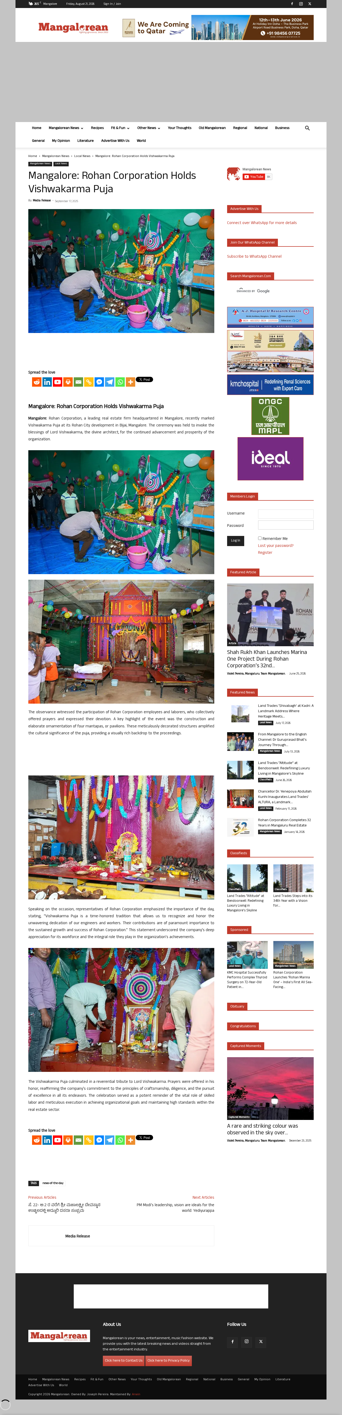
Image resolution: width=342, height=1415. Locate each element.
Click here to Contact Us (123, 1361)
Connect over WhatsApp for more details (262, 223)
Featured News (242, 693)
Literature (85, 141)
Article (232, 644)
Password (235, 526)
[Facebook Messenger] (99, 382)
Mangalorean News (64, 128)
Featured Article (243, 573)
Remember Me (275, 539)
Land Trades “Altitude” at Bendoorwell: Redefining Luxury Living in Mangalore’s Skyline (284, 768)
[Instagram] (301, 3)
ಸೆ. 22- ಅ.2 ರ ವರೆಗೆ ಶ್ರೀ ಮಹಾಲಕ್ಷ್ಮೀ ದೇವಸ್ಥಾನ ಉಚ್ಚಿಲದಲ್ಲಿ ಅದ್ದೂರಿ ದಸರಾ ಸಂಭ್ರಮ (64, 1208)
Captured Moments (245, 1046)
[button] (307, 128)
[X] (310, 3)
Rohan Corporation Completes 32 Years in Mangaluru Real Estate (284, 823)
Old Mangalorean (212, 128)
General (38, 141)
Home (36, 128)
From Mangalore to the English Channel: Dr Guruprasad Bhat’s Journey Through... (282, 740)
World (141, 141)
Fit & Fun (118, 128)
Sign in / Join (112, 4)
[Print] (68, 382)
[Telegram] (109, 382)
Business (282, 128)
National (261, 128)
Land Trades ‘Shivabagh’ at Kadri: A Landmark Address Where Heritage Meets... (286, 711)
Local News (82, 156)
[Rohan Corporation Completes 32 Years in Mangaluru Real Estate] (240, 827)
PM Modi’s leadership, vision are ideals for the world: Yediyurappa (175, 1208)
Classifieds (266, 780)
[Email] (78, 382)
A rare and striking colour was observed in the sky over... (262, 1130)
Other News (146, 128)
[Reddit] (36, 382)
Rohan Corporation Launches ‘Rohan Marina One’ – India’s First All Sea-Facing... (293, 980)
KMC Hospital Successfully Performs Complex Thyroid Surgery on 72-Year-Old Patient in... (247, 980)
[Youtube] (57, 382)
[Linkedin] (47, 382)
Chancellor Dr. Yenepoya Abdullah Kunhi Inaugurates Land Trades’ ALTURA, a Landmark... (285, 797)
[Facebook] (292, 3)
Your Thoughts (179, 128)
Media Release (42, 200)
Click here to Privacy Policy (168, 1361)
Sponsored (239, 930)
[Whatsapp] (120, 382)
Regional (240, 128)
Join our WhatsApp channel (252, 243)
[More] (130, 382)
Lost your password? (276, 546)
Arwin (136, 1394)
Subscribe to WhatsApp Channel (254, 257)
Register (265, 553)
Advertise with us (244, 209)
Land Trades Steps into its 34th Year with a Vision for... (292, 901)
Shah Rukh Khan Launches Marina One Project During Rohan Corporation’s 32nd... (267, 659)
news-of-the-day (52, 1183)
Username (236, 514)
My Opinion (61, 141)
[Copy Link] (89, 382)
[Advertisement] (171, 82)
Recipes (97, 128)
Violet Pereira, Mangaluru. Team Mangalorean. (256, 674)
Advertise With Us (115, 141)
